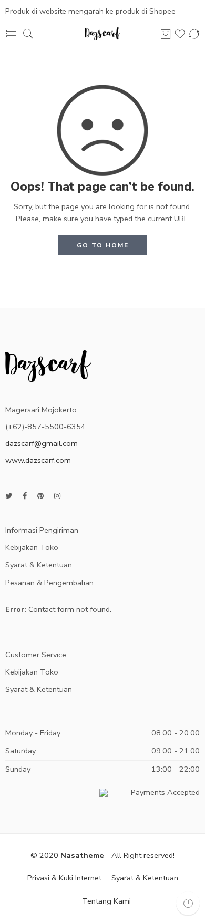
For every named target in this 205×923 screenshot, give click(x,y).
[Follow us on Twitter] (8, 496)
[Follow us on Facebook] (25, 496)
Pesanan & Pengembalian (49, 582)
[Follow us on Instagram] (57, 496)
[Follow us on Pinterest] (40, 496)
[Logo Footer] (48, 365)
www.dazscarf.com (38, 460)
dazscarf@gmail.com (41, 443)
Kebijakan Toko (31, 547)
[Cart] (165, 34)
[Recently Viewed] (188, 903)
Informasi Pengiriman (41, 530)
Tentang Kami (106, 901)
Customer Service (35, 654)
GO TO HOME (103, 245)
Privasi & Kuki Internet (64, 878)
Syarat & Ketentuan (38, 564)
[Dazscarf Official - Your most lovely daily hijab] (102, 33)
